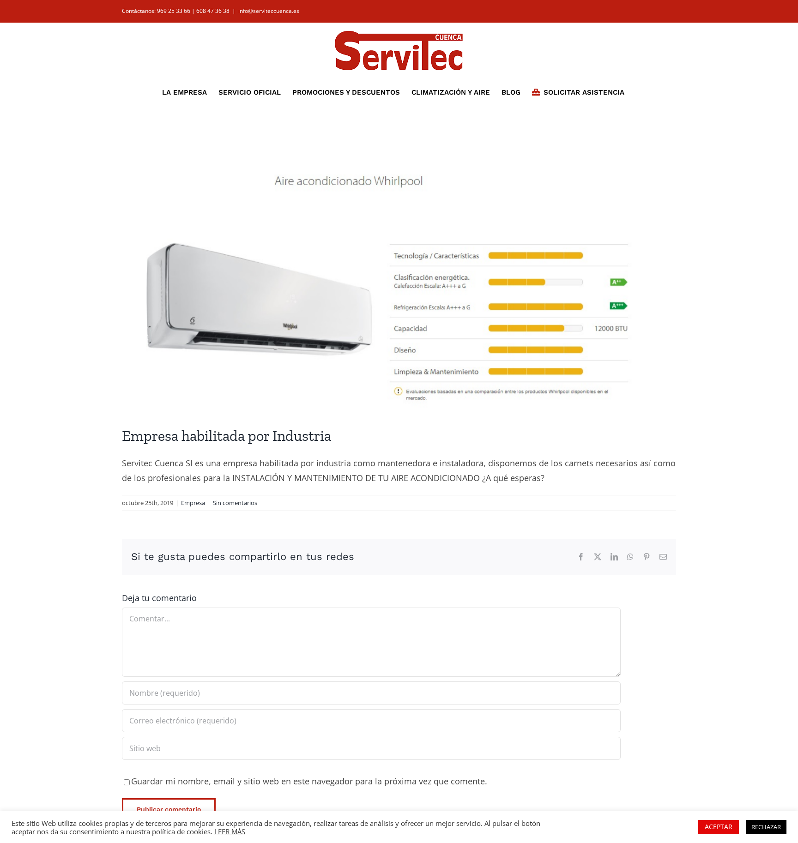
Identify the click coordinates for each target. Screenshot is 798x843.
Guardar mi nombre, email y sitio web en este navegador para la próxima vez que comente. (309, 781)
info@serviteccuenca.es (268, 11)
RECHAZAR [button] (766, 827)
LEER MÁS (229, 831)
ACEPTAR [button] (718, 826)
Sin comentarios (235, 503)
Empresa (193, 503)
